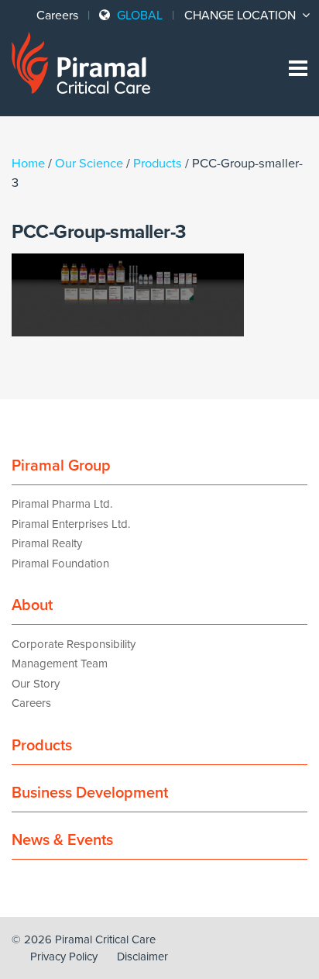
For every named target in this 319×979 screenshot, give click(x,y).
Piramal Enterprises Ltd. (71, 524)
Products (157, 163)
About (32, 605)
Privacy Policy (64, 956)
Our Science (89, 163)
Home (28, 163)
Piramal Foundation (60, 564)
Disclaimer (142, 956)
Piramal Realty (47, 543)
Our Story (36, 684)
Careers (57, 15)
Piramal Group (61, 466)
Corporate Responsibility (73, 644)
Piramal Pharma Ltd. (62, 504)
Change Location (241, 15)
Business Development (90, 793)
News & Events (62, 840)
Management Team (60, 663)
